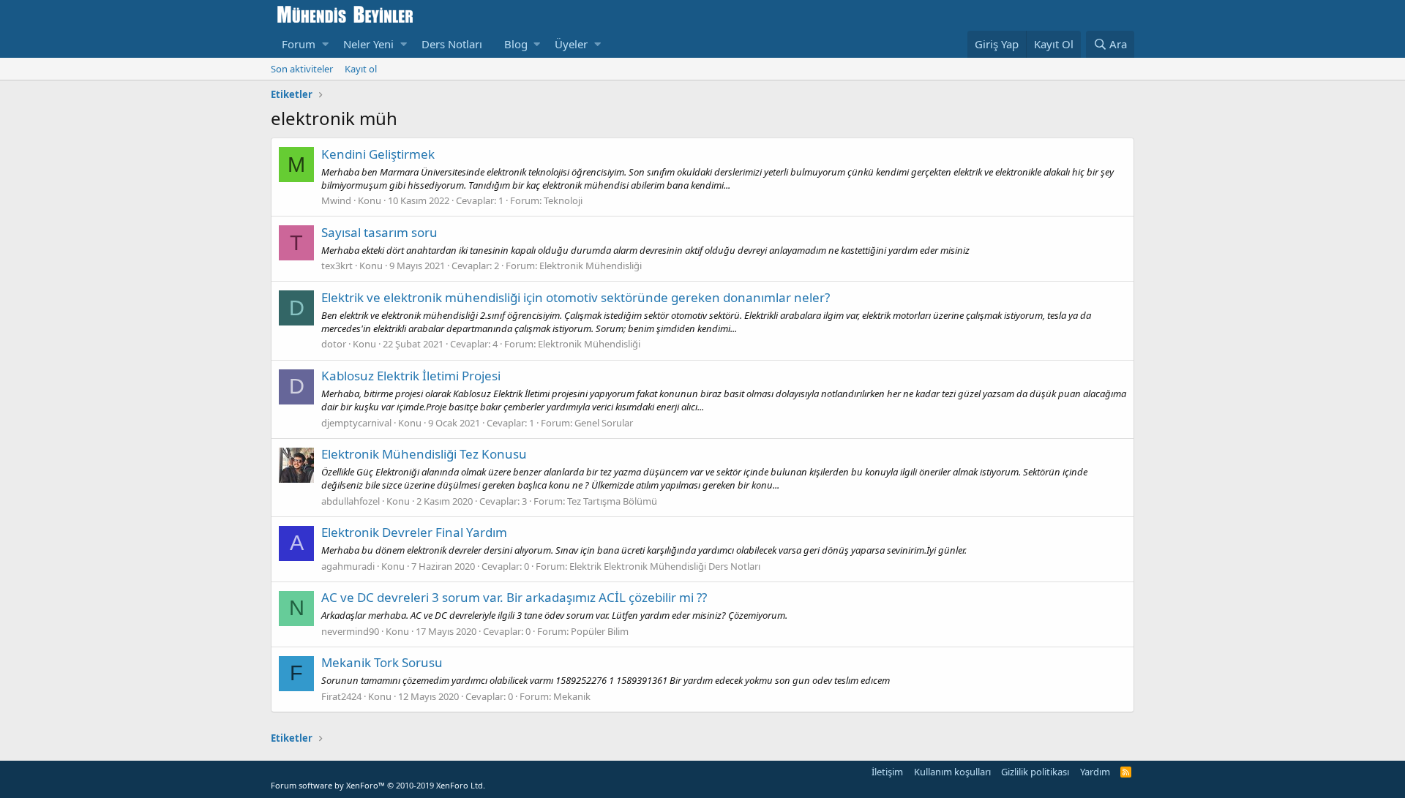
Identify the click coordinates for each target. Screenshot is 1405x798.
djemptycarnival (356, 422)
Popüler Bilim (600, 631)
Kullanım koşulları (952, 771)
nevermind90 (350, 631)
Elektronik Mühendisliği (590, 265)
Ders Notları (452, 44)
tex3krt (337, 265)
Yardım (1095, 771)
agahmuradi (348, 566)
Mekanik (572, 696)
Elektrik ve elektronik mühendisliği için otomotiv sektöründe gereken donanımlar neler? (575, 297)
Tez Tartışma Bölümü (612, 501)
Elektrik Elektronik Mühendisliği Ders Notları (664, 566)
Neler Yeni (368, 44)
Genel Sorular (603, 422)
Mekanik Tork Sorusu (382, 662)
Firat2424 (341, 696)
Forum (298, 44)
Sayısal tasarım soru (379, 232)
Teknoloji (563, 200)
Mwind (336, 200)
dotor (333, 343)
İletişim (887, 771)
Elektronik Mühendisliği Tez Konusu (424, 453)
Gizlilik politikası (1035, 771)
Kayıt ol (361, 68)
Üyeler (571, 44)
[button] (325, 44)
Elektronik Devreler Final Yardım (414, 532)
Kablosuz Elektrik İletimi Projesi (411, 375)
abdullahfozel (350, 501)
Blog (516, 44)
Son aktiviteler (302, 68)
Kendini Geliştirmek (378, 154)
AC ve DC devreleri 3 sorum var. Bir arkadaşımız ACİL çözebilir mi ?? (514, 597)
